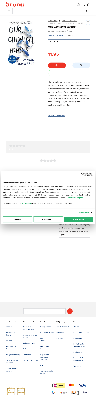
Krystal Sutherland (56, 35)
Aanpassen (46, 219)
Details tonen (83, 212)
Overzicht (52, 21)
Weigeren (17, 219)
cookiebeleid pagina (74, 198)
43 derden (26, 203)
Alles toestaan (78, 219)
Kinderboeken (54, 23)
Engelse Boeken (69, 21)
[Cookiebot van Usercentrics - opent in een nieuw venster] (83, 174)
